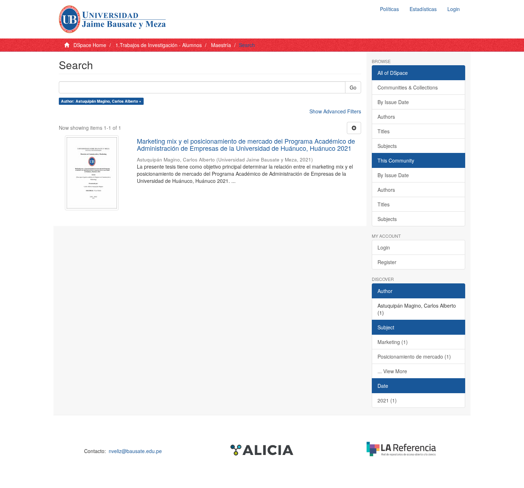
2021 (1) (387, 400)
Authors (386, 116)
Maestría (221, 44)
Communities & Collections (407, 87)
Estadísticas (423, 8)
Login (383, 247)
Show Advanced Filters (335, 111)
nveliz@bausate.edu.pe (135, 450)
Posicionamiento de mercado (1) (414, 356)
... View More (392, 371)
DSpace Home (89, 44)
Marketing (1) (392, 341)
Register (386, 262)
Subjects (387, 145)
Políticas (389, 8)
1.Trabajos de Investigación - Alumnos (158, 44)
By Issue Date (393, 102)
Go (353, 87)
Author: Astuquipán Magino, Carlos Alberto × (101, 101)
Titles (383, 131)
